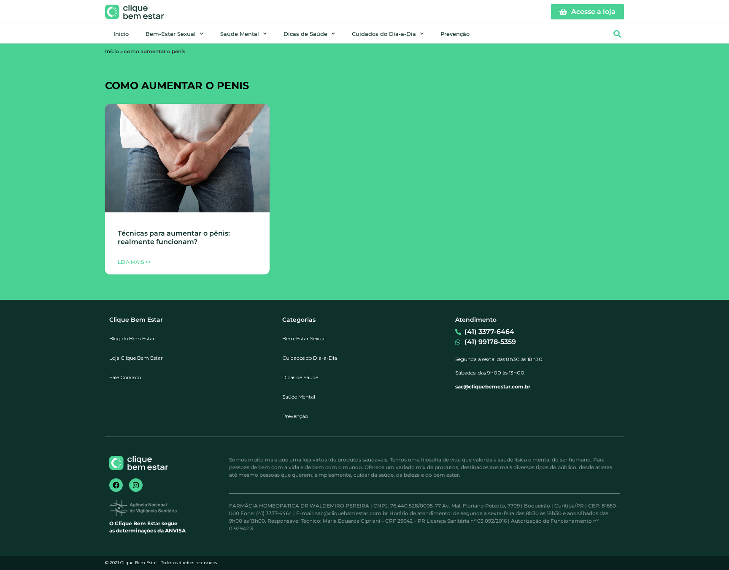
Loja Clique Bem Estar (136, 358)
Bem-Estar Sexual (171, 33)
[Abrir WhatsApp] (708, 549)
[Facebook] (116, 485)
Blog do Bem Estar (132, 338)
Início (121, 33)
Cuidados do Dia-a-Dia (384, 33)
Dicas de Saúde (305, 33)
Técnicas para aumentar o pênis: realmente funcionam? (174, 237)
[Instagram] (136, 485)
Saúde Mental (239, 33)
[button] (617, 34)
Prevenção (455, 33)
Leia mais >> (134, 262)
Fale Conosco (125, 377)
